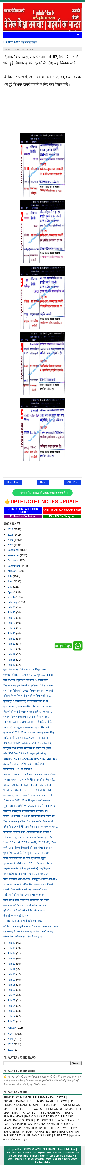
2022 (11, 1033)
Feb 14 (12, 953)
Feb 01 (12, 1021)
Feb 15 (12, 948)
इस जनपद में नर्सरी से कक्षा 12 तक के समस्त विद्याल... (28, 863)
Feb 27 (12, 612)
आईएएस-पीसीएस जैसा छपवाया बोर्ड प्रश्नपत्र (24, 894)
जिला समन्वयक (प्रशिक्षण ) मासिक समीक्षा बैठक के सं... (29, 821)
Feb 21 (12, 643)
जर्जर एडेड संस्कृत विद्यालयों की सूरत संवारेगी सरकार (27, 847)
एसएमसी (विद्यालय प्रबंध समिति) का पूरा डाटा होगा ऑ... (29, 674)
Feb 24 (12, 628)
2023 (11, 545)
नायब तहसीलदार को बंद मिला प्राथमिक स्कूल (24, 858)
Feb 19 (12, 654)
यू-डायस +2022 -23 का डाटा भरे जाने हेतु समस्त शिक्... (30, 732)
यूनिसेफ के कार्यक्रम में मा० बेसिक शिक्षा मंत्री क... (27, 695)
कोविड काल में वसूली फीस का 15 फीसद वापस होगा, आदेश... (32, 926)
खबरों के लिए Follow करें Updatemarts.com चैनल (44, 493)
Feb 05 (12, 1000)
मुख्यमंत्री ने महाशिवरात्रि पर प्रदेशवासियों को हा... (26, 701)
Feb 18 (12, 659)
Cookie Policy (44, 1162)
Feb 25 (12, 622)
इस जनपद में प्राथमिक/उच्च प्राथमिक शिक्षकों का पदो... (29, 931)
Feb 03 (12, 1010)
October (12, 560)
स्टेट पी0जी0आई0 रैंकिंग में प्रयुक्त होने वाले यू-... (26, 753)
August (12, 571)
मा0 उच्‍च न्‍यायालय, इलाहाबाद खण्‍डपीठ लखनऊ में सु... (28, 742)
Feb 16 (12, 942)
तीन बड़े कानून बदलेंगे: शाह (15, 915)
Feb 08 (12, 984)
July (10, 576)
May (10, 586)
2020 (11, 1044)
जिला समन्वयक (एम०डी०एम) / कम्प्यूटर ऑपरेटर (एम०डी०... (31, 879)
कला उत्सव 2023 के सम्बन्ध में (17, 769)
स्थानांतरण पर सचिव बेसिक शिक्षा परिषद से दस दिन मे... (29, 884)
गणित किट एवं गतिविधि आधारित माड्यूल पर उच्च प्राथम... (30, 826)
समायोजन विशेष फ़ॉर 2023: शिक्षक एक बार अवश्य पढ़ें (28, 690)
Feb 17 (12, 664)
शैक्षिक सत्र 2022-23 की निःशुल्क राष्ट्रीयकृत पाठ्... (28, 800)
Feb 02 (12, 1016)
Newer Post (13, 482)
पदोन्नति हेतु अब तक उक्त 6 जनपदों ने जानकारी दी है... (28, 795)
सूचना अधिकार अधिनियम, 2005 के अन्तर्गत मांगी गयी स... (30, 805)
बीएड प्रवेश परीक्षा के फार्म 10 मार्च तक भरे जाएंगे (26, 873)
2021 (11, 1039)
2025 (11, 534)
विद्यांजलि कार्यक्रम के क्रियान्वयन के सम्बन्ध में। (25, 811)
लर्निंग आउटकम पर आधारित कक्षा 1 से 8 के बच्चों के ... (29, 721)
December (14, 549)
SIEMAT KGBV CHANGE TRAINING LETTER (30, 758)
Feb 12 (12, 963)
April (10, 592)
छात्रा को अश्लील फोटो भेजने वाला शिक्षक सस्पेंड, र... (28, 832)
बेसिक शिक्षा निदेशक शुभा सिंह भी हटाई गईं (22, 936)
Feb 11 (12, 969)
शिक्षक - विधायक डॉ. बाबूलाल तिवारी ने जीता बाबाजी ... (28, 784)
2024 (11, 540)
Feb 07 (12, 989)
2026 (11, 529)
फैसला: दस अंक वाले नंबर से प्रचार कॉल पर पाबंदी (27, 790)
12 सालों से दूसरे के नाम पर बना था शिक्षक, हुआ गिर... (29, 837)
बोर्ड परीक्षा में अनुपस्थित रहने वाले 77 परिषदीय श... (26, 680)
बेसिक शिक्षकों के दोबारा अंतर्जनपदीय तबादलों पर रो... (28, 905)
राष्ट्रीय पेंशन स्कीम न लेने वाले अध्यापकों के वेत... (26, 889)
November (14, 555)
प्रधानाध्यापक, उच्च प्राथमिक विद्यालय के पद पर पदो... (29, 706)
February (13, 602)
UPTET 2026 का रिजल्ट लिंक (20, 42)
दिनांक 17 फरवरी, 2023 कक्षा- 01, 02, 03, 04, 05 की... (31, 842)
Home (43, 482)
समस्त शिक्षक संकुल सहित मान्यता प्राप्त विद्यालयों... (27, 727)
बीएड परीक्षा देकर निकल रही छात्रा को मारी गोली (26, 900)
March (11, 597)
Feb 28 (12, 607)
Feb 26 (12, 617)
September (14, 565)
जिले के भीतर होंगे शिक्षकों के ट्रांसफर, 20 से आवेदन (28, 685)
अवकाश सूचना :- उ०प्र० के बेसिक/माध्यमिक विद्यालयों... (29, 779)
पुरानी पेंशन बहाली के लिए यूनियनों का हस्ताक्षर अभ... (27, 852)
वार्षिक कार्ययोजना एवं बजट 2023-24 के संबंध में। (26, 737)
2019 (11, 1049)
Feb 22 (12, 638)
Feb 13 (12, 958)
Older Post (72, 482)
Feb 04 (12, 1005)
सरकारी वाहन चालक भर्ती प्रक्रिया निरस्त (22, 920)
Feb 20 (12, 649)
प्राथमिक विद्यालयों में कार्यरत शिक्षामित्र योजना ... (26, 669)
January (12, 1027)
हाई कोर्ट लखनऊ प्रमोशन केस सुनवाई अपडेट (24, 763)
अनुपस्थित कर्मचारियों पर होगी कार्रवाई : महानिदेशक (26, 868)
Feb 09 (12, 979)
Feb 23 (12, 633)
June (11, 581)
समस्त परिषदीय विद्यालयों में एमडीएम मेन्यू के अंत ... (26, 716)
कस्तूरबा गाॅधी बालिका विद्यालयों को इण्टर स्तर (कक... (28, 748)
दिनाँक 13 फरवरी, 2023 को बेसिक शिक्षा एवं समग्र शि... (30, 816)
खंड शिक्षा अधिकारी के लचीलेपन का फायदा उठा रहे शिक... (30, 774)
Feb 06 (12, 995)
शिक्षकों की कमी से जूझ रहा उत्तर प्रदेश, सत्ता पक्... (27, 711)
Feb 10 (12, 974)
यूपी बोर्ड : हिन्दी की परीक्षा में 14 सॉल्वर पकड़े (24, 910)
